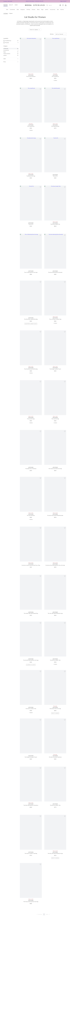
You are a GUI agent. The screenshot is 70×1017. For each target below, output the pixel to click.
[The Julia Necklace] (31, 494)
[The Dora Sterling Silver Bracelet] (55, 251)
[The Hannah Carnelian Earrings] (55, 447)
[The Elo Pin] (55, 154)
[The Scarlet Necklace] (31, 55)
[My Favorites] (63, 5)
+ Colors (55, 80)
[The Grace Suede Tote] (55, 203)
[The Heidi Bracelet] (55, 105)
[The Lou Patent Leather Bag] (55, 298)
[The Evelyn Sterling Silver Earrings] (31, 880)
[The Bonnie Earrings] (31, 154)
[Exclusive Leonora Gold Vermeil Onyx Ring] (31, 544)
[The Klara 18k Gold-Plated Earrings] (55, 832)
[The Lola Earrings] (31, 397)
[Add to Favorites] (40, 39)
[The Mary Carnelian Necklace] (55, 735)
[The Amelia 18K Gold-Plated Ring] (31, 592)
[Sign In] (60, 5)
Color (4, 58)
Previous (40, 914)
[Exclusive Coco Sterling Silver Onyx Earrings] (55, 544)
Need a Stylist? (63, 1)
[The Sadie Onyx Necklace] (31, 447)
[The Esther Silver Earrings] (55, 687)
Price (4, 61)
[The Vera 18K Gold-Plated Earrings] (55, 592)
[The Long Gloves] (55, 55)
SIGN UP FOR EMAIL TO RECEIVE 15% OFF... (35, 1)
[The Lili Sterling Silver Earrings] (31, 251)
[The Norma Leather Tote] (55, 639)
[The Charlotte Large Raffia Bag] (31, 298)
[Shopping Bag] (66, 5)
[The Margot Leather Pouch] (55, 347)
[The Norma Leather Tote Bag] (31, 832)
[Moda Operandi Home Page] (35, 5)
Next (47, 914)
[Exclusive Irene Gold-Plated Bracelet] (55, 494)
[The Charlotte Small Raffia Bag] (31, 347)
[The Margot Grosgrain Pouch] (31, 735)
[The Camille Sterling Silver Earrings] (31, 639)
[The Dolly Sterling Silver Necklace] (31, 784)
